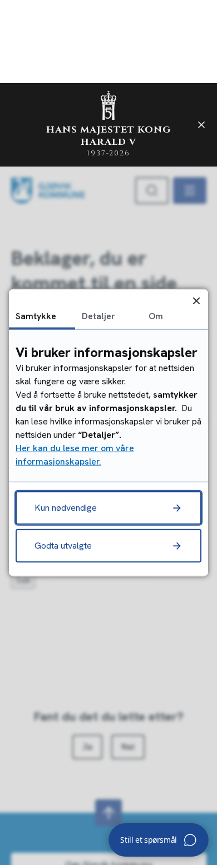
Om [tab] (156, 315)
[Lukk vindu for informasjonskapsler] (196, 300)
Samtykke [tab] (36, 315)
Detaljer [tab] (98, 315)
